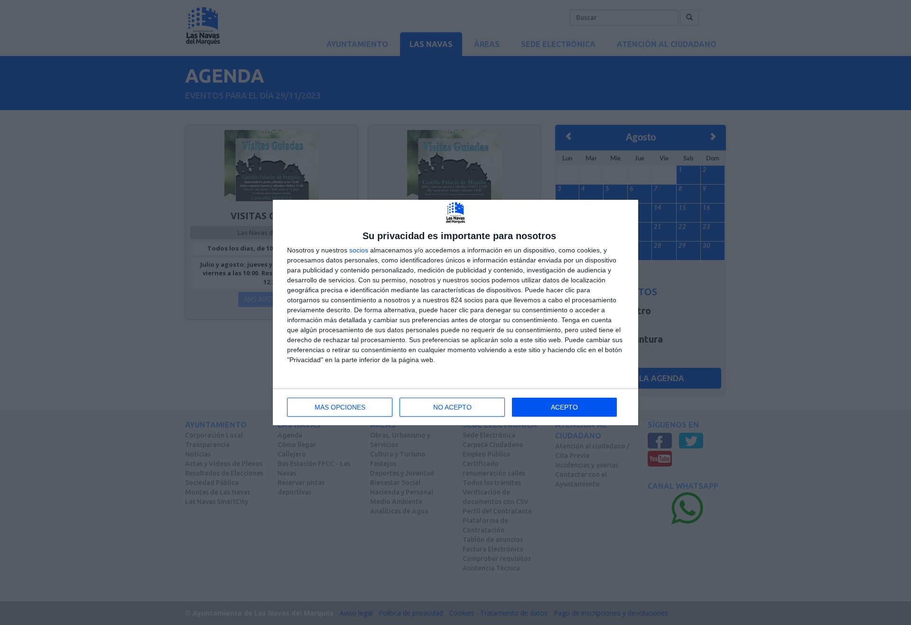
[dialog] (455, 312)
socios (358, 250)
